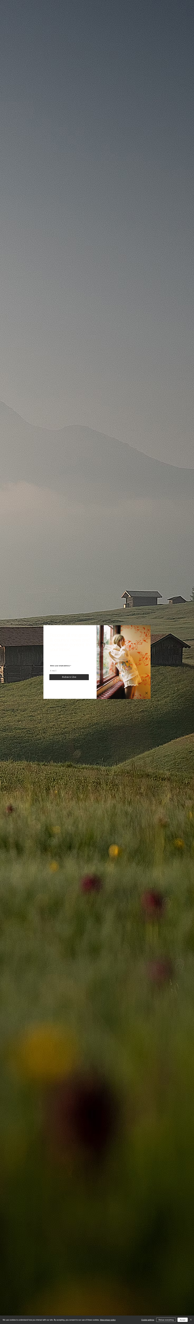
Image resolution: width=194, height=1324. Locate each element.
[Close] (190, 1320)
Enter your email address (60, 666)
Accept (182, 1319)
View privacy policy (108, 1319)
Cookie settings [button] (147, 1319)
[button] (146, 693)
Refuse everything (166, 1319)
